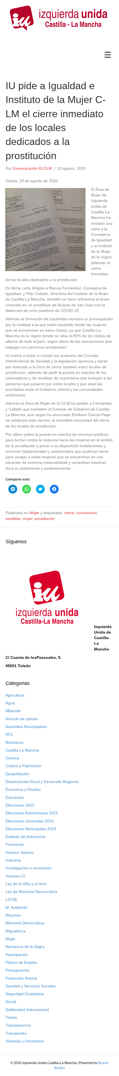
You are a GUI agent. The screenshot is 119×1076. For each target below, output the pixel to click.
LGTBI (11, 899)
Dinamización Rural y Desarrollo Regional (42, 781)
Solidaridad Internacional (27, 1009)
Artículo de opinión (22, 719)
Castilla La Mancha (22, 750)
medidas (13, 518)
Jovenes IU (15, 876)
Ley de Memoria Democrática (31, 891)
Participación (17, 954)
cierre (69, 513)
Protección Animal (21, 978)
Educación (15, 797)
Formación (15, 844)
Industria (13, 860)
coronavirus (86, 513)
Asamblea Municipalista (26, 726)
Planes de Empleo (21, 962)
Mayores (13, 915)
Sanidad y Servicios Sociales (31, 986)
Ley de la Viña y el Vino (26, 884)
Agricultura (15, 695)
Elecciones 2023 (20, 805)
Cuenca (12, 758)
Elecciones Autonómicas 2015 (32, 813)
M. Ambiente (16, 907)
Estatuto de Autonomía (25, 836)
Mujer (34, 513)
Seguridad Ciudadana (25, 994)
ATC (9, 734)
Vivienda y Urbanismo (25, 1041)
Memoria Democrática (25, 923)
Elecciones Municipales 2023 (31, 829)
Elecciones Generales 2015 (30, 821)
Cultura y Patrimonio (23, 766)
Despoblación (17, 774)
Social (11, 1001)
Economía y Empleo (23, 789)
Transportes (16, 1033)
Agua (10, 703)
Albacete (13, 711)
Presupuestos (18, 970)
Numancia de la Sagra (25, 946)
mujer (27, 518)
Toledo (11, 1017)
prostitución (45, 518)
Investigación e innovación (29, 868)
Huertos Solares (20, 852)
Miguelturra (15, 931)
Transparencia (18, 1025)
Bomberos (15, 742)
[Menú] (107, 54)
